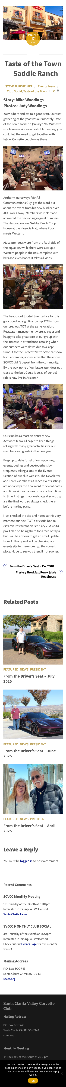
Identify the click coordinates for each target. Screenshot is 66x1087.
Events (42, 86)
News (51, 86)
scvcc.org (9, 979)
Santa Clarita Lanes (15, 914)
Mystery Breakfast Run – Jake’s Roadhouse (36, 574)
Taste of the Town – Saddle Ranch (33, 68)
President (38, 669)
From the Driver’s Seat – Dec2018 (32, 566)
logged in (26, 861)
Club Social (14, 91)
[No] (61, 1073)
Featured (10, 669)
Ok (33, 1080)
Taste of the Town (35, 91)
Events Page (29, 944)
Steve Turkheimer (19, 86)
